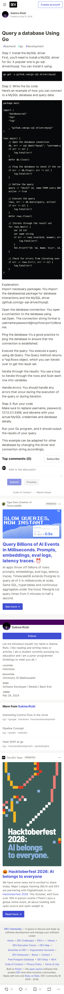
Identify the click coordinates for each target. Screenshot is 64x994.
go (20, 46)
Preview (31, 482)
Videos (51, 940)
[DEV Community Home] (13, 4)
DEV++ (40, 940)
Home (10, 940)
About (35, 954)
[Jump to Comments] (22, 989)
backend (9, 46)
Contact (45, 954)
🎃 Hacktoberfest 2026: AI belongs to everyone (28, 874)
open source (36, 969)
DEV (18, 972)
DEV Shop (42, 959)
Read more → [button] (13, 914)
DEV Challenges (25, 940)
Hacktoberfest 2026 (15, 894)
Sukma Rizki (18, 13)
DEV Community (13, 928)
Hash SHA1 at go (25, 743)
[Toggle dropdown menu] (59, 504)
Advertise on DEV (17, 950)
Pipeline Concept (14, 730)
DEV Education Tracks (24, 945)
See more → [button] (12, 606)
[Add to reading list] (37, 989)
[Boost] (49, 989)
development (35, 46)
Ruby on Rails (32, 975)
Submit (14, 482)
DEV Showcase (20, 954)
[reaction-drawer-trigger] (8, 989)
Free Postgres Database (21, 959)
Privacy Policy (34, 964)
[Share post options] (58, 989)
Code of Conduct (22, 492)
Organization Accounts (42, 950)
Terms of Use (52, 964)
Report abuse (44, 492)
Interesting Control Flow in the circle (28, 717)
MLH (53, 959)
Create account (50, 4)
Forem (18, 969)
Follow (32, 636)
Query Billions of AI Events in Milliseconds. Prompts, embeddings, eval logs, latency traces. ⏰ (31, 552)
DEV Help (45, 945)
